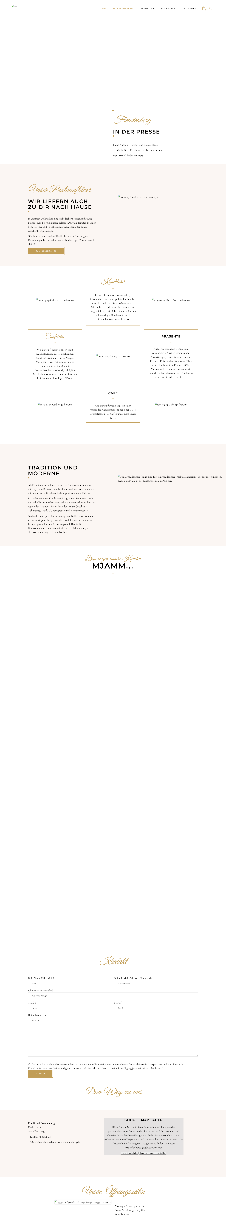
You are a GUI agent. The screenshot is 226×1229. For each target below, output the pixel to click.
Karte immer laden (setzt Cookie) (152, 1153)
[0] (203, 8)
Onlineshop (47, 218)
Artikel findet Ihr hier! (130, 155)
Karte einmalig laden (129, 1153)
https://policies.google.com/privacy (143, 1147)
